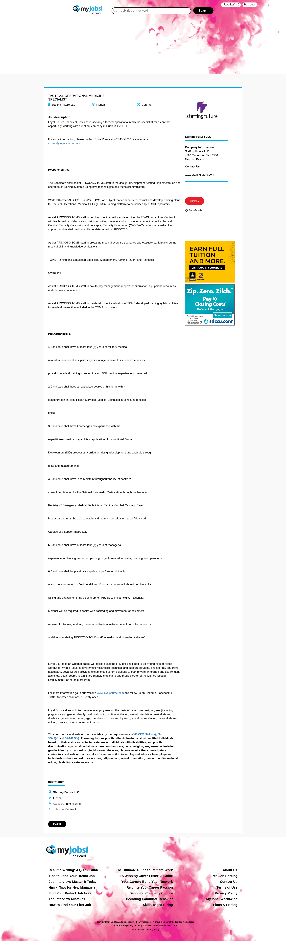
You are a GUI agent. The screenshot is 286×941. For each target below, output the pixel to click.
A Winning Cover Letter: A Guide (147, 876)
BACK (57, 824)
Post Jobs (250, 4)
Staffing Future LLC (198, 136)
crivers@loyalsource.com (64, 143)
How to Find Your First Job (70, 905)
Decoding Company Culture (151, 893)
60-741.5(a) (72, 738)
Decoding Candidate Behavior (149, 899)
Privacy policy (152, 929)
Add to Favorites (196, 210)
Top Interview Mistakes (67, 899)
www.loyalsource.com (110, 693)
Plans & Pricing (225, 905)
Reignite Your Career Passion (149, 887)
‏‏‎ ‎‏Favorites (231, 4)
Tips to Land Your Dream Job (72, 876)
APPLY (194, 201)
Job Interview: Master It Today (72, 881)
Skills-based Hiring (158, 905)
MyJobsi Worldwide (221, 899)
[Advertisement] (143, 43)
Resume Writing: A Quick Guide (74, 870)
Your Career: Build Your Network (147, 881)
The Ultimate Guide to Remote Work (144, 870)
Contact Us (228, 881)
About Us (230, 870)
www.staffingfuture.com (199, 174)
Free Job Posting (224, 876)
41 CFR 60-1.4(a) (145, 734)
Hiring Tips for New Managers (72, 887)
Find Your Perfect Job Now (70, 893)
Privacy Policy (226, 893)
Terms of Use (226, 887)
